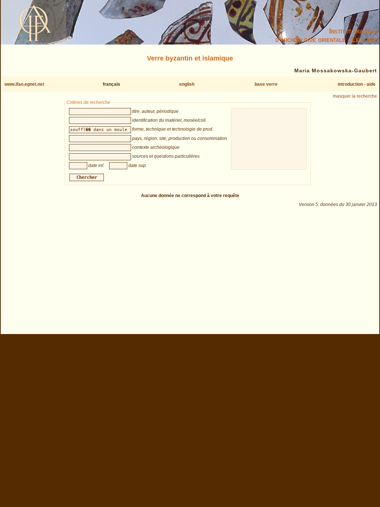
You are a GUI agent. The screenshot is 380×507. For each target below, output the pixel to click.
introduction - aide (357, 84)
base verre (266, 84)
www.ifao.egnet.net (24, 84)
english (186, 84)
